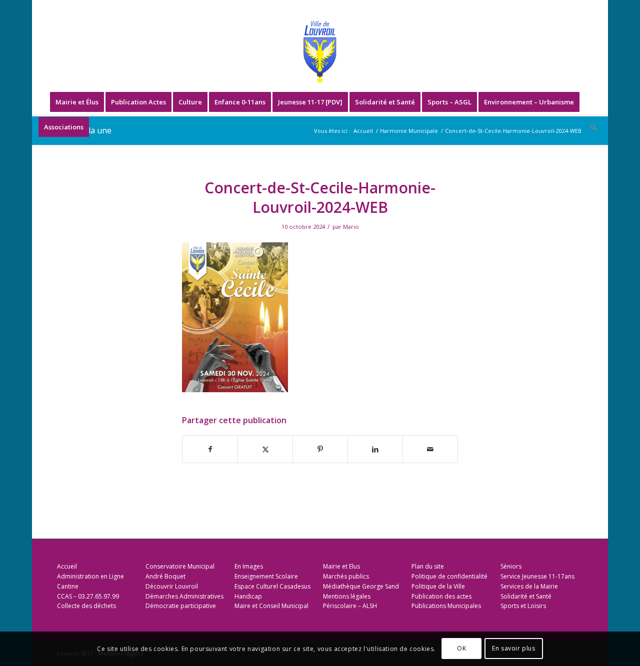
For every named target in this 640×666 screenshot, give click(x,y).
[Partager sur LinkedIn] (375, 449)
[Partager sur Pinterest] (320, 449)
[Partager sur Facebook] (210, 449)
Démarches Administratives (185, 596)
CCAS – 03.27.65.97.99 (88, 596)
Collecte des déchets (86, 606)
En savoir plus (513, 649)
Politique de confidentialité (450, 576)
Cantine (67, 586)
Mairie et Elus (341, 566)
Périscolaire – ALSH (350, 606)
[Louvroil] (320, 51)
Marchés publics (346, 576)
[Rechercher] (590, 126)
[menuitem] (77, 101)
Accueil (67, 566)
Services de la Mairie (529, 586)
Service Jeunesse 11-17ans (537, 576)
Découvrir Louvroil (172, 586)
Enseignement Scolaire (266, 576)
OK (461, 649)
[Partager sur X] (265, 449)
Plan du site (428, 566)
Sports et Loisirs (523, 606)
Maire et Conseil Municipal (271, 606)
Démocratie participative (181, 606)
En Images (248, 566)
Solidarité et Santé (526, 596)
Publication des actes (442, 596)
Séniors (511, 566)
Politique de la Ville (438, 586)
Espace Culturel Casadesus (272, 586)
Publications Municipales (446, 606)
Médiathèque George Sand (361, 586)
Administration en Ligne (90, 576)
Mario (351, 226)
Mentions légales (346, 596)
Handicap (248, 596)
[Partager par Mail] (430, 449)
